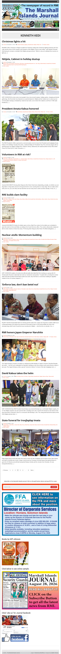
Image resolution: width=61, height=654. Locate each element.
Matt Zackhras (38, 199)
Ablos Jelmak (5, 288)
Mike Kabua (36, 336)
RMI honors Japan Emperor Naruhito (22, 332)
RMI (47, 336)
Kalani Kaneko (43, 63)
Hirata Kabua (36, 288)
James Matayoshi (25, 239)
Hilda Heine (27, 424)
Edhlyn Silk (27, 199)
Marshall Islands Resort (29, 336)
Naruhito (41, 336)
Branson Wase (6, 63)
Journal (4, 44)
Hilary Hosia (31, 288)
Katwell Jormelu (40, 424)
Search (54, 487)
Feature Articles (46, 44)
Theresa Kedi (51, 376)
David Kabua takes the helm (17, 373)
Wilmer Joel (39, 44)
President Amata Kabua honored (20, 108)
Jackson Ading (19, 239)
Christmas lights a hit (13, 41)
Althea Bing (10, 158)
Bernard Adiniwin (17, 288)
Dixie (22, 376)
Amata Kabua (5, 424)
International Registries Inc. (30, 63)
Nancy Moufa (50, 199)
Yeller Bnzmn (9, 200)
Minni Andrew (44, 199)
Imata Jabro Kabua (33, 424)
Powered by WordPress (40, 652)
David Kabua (11, 63)
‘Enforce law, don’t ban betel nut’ (20, 284)
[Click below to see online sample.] (30, 590)
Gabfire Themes (54, 652)
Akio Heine (5, 158)
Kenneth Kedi (30, 44)
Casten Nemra (6, 336)
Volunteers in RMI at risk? (16, 154)
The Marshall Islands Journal (13, 652)
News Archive (6, 66)
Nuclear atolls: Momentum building (22, 235)
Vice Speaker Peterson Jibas (13, 240)
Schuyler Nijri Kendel (22, 160)
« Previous (5, 470)
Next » (32, 470)
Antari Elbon (11, 424)
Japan (18, 336)
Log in (32, 652)
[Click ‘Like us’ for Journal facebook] (30, 628)
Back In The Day (6, 161)
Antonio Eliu (16, 424)
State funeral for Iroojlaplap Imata (21, 420)
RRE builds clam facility (14, 194)
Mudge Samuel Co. (49, 158)
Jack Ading (38, 63)
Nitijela (35, 44)
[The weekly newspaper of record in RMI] (30, 12)
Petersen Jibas (37, 111)
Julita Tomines (30, 158)
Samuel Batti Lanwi (12, 290)
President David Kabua (45, 239)
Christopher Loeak (24, 288)
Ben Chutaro (17, 199)
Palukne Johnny (31, 111)
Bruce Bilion (22, 199)
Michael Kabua (53, 424)
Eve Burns (26, 376)
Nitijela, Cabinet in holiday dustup (21, 59)
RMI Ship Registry (22, 64)
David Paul (17, 63)
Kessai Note (47, 288)
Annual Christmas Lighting (22, 44)
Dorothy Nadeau (24, 158)
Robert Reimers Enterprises (12, 160)
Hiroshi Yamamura (12, 239)
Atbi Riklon (11, 288)
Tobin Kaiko (5, 240)
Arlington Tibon (11, 199)
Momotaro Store (42, 158)
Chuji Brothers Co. (16, 158)
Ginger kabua (30, 376)
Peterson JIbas (38, 239)
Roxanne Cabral (53, 239)
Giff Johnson (21, 63)
